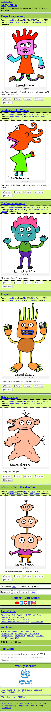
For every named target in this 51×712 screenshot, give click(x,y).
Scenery (10, 654)
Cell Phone (37, 615)
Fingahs (5, 293)
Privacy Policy (30, 703)
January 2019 (30, 631)
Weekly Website (25, 666)
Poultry (16, 654)
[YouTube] (17, 603)
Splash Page (41, 703)
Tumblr (19, 615)
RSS (19, 705)
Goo (30, 403)
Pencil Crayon (18, 617)
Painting (12, 692)
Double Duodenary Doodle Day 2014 (15, 619)
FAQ (3, 697)
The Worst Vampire (13, 203)
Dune (31, 657)
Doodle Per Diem (6, 2)
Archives (5, 705)
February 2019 (17, 631)
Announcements (37, 622)
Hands (16, 660)
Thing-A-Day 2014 (24, 657)
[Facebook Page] (30, 603)
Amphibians (4, 654)
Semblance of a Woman (15, 110)
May (25, 20)
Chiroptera (15, 657)
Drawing (4, 692)
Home (14, 587)
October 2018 (34, 634)
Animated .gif (6, 617)
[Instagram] (34, 603)
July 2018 (30, 636)
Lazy (9, 657)
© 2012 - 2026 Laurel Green (12, 703)
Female (31, 22)
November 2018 (21, 634)
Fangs (31, 209)
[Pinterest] (25, 603)
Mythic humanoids (41, 209)
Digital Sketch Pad (16, 22)
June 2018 (40, 636)
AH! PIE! (27, 615)
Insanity (38, 22)
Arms (41, 654)
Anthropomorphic (27, 654)
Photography (27, 690)
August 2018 (20, 636)
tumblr (9, 690)
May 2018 (5, 638)
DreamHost (6, 708)
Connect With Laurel (25, 597)
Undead (4, 212)
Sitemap (13, 705)
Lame (37, 116)
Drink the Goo (9, 397)
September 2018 (7, 636)
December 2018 (7, 634)
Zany (44, 22)
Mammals (5, 660)
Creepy (36, 657)
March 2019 (5, 631)
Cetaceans (3, 657)
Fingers (31, 300)
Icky (34, 403)
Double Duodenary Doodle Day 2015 (15, 622)
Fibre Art (20, 692)
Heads (31, 494)
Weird (42, 116)
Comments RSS (28, 705)
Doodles (17, 690)
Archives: (7, 627)
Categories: (8, 611)
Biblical (41, 657)
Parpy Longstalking (13, 15)
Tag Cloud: (8, 648)
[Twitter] (21, 603)
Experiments (11, 697)
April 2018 (14, 638)
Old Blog (21, 697)
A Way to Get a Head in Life (18, 487)
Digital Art (38, 690)
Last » (34, 592)
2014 (33, 20)
